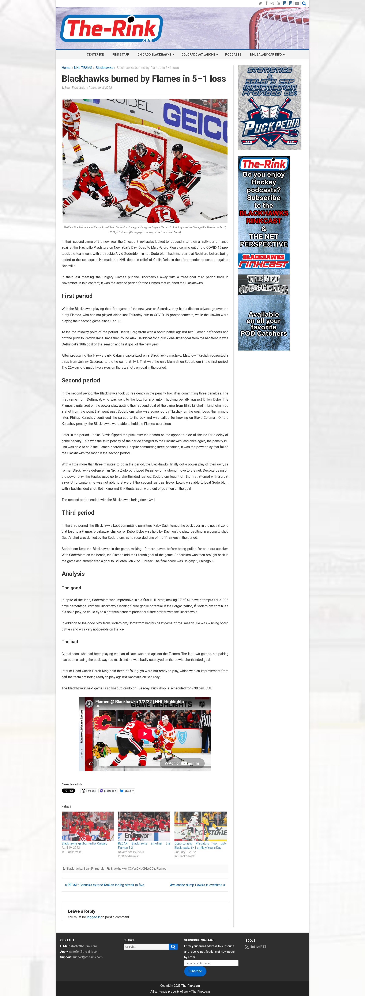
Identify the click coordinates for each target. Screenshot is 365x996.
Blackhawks (104, 68)
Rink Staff (120, 54)
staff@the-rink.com (84, 946)
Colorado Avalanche (198, 54)
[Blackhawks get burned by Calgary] (88, 826)
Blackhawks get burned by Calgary (84, 843)
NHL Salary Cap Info (266, 54)
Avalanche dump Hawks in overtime (196, 885)
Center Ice (95, 54)
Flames (161, 868)
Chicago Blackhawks (154, 54)
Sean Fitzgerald (74, 87)
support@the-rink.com (88, 957)
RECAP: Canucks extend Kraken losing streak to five (105, 885)
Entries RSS (258, 946)
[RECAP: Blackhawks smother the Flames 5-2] (144, 826)
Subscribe (195, 971)
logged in (94, 917)
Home (66, 68)
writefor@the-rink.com (84, 951)
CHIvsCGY (148, 868)
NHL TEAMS (83, 68)
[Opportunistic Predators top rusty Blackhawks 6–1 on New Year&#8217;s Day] (200, 826)
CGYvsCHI (134, 868)
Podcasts (233, 54)
